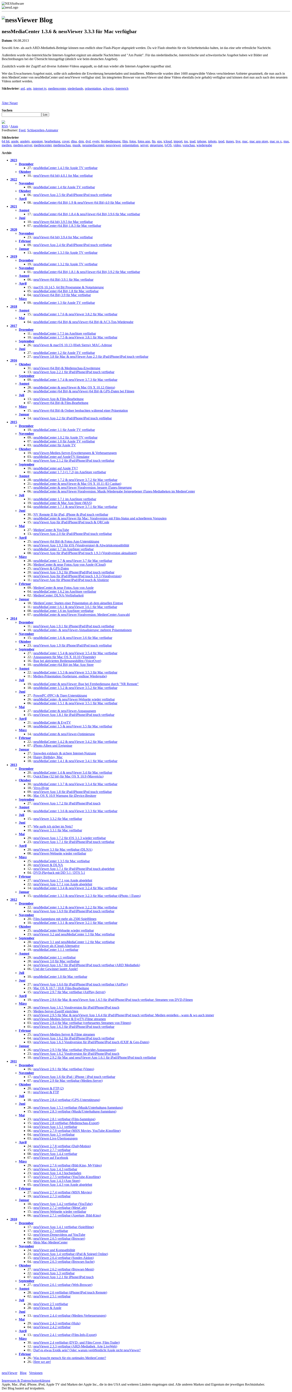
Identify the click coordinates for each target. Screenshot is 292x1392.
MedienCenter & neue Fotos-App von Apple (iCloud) (69, 564)
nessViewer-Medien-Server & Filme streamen (64, 1034)
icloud (168, 141)
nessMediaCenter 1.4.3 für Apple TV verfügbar (65, 168)
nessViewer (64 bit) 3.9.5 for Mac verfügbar (63, 222)
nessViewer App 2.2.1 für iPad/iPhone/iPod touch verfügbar (73, 372)
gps (159, 141)
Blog (23, 1373)
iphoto (212, 141)
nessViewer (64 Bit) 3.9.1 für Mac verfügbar (63, 279)
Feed (22, 130)
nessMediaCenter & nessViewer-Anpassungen (64, 711)
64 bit (5, 141)
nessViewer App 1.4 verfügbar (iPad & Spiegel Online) (70, 1254)
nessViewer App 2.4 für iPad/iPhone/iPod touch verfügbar (72, 245)
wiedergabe (204, 145)
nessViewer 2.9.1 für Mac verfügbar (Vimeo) (63, 1069)
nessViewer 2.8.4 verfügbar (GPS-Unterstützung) (66, 1100)
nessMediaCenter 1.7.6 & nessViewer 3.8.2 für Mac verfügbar (75, 314)
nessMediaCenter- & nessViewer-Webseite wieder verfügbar (74, 699)
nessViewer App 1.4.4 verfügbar (55, 1154)
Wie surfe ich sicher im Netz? (53, 826)
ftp (153, 141)
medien (7, 145)
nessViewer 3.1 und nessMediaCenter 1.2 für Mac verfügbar (74, 942)
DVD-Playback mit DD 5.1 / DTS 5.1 (59, 872)
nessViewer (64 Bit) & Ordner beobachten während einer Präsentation (80, 410)
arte (29, 88)
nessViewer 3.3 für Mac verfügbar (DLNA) (62, 849)
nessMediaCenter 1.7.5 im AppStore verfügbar (64, 333)
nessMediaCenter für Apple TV (54, 445)
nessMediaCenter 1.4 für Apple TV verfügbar (64, 187)
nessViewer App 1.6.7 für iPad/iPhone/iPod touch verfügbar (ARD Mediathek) (86, 965)
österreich (121, 88)
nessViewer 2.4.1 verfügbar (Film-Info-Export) (65, 1335)
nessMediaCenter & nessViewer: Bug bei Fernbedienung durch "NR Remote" (86, 684)
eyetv (95, 141)
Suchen (7, 110)
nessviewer (113, 145)
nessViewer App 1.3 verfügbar (54, 1273)
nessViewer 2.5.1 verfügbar (52, 1296)
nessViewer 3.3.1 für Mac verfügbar (57, 830)
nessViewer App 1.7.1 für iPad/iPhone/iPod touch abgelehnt (73, 869)
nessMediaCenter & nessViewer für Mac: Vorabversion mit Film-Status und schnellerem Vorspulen (100, 518)
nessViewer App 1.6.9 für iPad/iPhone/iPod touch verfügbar (73, 911)
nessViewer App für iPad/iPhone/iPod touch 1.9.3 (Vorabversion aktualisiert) (85, 553)
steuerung (156, 145)
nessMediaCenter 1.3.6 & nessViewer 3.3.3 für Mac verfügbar (75, 811)
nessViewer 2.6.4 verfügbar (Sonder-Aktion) (63, 1258)
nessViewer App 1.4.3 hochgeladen (57, 1173)
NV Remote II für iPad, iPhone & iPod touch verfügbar (70, 514)
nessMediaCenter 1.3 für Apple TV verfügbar (64, 302)
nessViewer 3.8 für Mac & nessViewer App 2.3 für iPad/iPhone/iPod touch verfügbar (90, 356)
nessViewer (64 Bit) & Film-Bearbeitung (60, 403)
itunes (230, 141)
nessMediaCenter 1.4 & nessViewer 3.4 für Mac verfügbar (72, 772)
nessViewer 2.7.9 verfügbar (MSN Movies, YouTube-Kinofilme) (77, 1130)
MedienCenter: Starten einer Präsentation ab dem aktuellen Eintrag (78, 603)
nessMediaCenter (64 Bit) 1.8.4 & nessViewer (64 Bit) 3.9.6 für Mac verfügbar (86, 214)
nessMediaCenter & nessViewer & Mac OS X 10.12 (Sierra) (74, 387)
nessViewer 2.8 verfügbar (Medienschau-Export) (66, 1123)
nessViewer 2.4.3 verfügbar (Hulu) (56, 1323)
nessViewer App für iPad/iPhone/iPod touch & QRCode (71, 522)
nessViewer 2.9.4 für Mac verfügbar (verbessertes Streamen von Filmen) (82, 1023)
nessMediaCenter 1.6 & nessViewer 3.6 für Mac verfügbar (72, 638)
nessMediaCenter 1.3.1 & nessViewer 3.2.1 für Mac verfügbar (75, 923)
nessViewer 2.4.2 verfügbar (52, 1327)
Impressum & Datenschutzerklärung (26, 1380)
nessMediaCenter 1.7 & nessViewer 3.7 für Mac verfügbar (72, 560)
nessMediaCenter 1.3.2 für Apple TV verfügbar (65, 264)
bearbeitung (52, 141)
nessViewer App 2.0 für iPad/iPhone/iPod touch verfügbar (72, 534)
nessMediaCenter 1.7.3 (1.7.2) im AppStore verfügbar (69, 472)
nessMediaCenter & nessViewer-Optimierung (64, 734)
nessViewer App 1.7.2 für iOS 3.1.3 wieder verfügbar (69, 838)
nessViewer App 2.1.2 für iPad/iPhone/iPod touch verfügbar (73, 460)
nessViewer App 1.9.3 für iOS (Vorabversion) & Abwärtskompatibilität (81, 545)
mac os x (276, 141)
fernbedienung (111, 141)
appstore (37, 141)
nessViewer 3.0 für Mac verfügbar (56, 961)
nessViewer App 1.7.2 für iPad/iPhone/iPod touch (66, 803)
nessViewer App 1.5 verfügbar (54, 1134)
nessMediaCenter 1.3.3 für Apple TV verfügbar (65, 252)
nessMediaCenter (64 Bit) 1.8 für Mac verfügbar (66, 291)
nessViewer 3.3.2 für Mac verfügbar (57, 819)
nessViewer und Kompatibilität (54, 1250)
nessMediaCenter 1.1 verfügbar (54, 957)
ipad (192, 141)
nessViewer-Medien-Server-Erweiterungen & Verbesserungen (75, 453)
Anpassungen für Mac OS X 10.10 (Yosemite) (64, 657)
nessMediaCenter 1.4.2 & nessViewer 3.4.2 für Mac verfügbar (75, 741)
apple (14, 141)
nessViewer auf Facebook (50, 1157)
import (178, 141)
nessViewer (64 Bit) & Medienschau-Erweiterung (66, 368)
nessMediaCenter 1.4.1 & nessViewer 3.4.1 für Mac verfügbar (75, 761)
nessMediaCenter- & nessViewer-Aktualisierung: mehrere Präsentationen (82, 630)
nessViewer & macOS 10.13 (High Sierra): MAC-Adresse (72, 345)
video (177, 145)
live (238, 141)
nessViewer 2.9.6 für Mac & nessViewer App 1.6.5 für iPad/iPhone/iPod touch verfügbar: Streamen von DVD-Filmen (113, 1000)
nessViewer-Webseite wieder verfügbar (59, 853)
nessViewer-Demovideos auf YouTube (59, 1234)
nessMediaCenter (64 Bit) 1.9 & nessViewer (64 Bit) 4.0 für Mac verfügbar (84, 202)
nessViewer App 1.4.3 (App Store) (56, 1181)
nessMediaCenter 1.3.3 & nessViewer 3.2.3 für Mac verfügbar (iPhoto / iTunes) (87, 896)
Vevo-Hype (41, 788)
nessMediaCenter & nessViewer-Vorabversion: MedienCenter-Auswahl (81, 614)
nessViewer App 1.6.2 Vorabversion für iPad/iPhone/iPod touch (76, 1053)
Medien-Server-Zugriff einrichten (55, 1011)
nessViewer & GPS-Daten (51, 568)
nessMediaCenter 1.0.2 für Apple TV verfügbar (65, 437)
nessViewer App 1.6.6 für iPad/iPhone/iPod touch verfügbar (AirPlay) (80, 984)
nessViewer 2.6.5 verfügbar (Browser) (59, 1238)
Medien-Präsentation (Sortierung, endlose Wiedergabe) (70, 676)
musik (76, 145)
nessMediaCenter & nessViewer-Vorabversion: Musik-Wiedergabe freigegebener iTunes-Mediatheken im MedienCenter (114, 491)
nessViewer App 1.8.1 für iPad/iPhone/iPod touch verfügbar (73, 715)
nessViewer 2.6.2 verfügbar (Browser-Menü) (63, 1269)
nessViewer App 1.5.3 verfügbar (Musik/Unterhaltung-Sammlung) (78, 1107)
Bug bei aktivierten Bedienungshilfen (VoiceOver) (67, 661)
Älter (5, 103)
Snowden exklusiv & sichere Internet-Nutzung (64, 753)
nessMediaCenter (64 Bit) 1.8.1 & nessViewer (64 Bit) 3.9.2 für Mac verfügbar (86, 272)
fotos (132, 141)
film (125, 141)
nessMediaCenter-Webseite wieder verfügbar (63, 930)
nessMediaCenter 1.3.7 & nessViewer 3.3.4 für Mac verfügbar (75, 784)
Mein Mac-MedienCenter (50, 1242)
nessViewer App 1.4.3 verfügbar (55, 1169)
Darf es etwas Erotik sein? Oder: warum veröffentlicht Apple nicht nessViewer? (87, 1350)
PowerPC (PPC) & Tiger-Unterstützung (60, 695)
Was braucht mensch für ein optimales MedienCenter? (69, 1358)
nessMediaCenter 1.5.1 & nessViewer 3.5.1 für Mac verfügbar (75, 703)
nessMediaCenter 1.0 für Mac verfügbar (60, 976)
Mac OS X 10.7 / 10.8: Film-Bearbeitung (61, 988)
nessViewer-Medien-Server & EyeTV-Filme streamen (69, 1019)
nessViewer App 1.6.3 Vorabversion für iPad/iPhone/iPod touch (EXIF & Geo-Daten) (91, 1042)
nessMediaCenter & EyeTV (52, 722)
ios (186, 141)
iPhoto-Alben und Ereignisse (52, 745)
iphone (201, 141)
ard (23, 88)
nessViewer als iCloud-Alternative (56, 946)
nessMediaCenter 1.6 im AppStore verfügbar (63, 611)
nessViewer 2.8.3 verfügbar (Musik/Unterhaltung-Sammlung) (74, 1111)
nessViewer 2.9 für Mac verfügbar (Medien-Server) (68, 1080)
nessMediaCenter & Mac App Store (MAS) (62, 503)
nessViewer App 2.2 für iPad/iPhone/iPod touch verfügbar (72, 418)
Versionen (36, 1373)
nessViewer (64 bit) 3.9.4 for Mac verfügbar (63, 237)
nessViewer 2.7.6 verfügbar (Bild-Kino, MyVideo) (67, 1165)
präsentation (93, 88)
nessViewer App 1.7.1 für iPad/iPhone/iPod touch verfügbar (73, 842)
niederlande (75, 88)
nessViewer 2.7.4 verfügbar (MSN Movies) (62, 1192)
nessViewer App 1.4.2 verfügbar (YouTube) (63, 1204)
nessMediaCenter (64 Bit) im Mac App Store (63, 664)
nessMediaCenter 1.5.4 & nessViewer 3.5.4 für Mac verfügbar (75, 653)
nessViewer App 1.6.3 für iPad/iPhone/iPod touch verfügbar (73, 1026)
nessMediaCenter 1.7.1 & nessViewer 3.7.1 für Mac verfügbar (75, 507)
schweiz (108, 88)
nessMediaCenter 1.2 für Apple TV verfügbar (64, 353)
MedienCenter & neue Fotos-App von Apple (63, 587)
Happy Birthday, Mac (48, 757)
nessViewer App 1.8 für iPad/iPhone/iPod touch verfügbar (72, 792)
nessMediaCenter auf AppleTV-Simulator (61, 457)
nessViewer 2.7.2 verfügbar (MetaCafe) (60, 1207)
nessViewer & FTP (46, 1092)
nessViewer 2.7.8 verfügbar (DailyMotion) (62, 1146)
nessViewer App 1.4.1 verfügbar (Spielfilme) (63, 1227)
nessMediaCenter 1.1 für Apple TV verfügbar (64, 430)
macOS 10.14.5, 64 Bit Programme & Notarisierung (68, 287)
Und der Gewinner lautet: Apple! (55, 969)
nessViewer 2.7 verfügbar (50, 1231)
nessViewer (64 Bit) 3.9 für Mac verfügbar (62, 295)
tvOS (168, 145)
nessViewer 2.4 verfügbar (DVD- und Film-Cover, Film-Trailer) (76, 1342)
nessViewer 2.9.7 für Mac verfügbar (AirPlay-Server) (69, 992)
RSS (5, 126)
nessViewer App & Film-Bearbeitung (58, 399)
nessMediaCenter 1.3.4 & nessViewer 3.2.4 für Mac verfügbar (75, 888)
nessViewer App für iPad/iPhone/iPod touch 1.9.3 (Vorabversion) (77, 576)
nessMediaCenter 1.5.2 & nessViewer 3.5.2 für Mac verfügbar (75, 688)
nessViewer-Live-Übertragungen (55, 1138)
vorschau (189, 145)
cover (65, 141)
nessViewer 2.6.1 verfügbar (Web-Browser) (62, 1285)
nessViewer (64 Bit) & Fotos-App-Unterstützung (66, 541)
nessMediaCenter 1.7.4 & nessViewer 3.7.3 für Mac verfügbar (75, 379)
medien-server (22, 145)
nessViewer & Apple (47, 1308)
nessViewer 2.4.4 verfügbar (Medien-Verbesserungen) (69, 1315)
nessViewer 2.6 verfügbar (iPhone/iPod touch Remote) (70, 1292)
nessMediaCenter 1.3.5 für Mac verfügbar (61, 861)
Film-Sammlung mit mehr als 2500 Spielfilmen (64, 919)
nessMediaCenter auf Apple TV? (55, 468)
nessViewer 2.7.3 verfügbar (52, 1196)
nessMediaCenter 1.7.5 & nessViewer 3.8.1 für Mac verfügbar (75, 337)
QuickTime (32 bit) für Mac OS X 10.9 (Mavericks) (68, 776)
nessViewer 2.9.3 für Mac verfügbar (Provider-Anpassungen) (74, 1050)
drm (81, 141)
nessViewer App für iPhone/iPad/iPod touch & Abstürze (71, 580)
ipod (221, 141)
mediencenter (57, 88)
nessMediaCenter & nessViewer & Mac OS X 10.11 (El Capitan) (77, 483)
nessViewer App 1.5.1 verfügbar (55, 1127)
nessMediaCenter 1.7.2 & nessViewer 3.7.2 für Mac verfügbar (75, 480)
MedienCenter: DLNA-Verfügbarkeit (58, 595)
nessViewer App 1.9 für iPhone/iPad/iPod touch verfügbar (72, 645)
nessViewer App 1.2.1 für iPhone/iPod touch (63, 1277)
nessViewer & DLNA (48, 865)
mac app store (258, 141)
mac (245, 141)
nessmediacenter (93, 145)
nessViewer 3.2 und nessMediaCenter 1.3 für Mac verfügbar (74, 934)
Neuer (13, 103)
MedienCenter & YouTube (51, 530)
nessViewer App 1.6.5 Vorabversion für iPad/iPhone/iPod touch (76, 1007)
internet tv (39, 88)
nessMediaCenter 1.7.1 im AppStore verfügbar (64, 499)
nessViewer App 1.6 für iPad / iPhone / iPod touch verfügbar (74, 1077)
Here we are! (42, 1362)
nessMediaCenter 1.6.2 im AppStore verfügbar (64, 591)
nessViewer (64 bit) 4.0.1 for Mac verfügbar (63, 175)
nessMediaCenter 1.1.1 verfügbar (55, 949)
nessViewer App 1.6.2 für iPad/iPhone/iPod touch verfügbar (73, 1038)
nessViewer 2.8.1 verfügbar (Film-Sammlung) (64, 1119)
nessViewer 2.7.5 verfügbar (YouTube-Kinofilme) (67, 1177)
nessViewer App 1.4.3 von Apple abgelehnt (62, 1184)
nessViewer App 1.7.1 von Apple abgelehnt (62, 880)
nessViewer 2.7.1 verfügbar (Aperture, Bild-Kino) (67, 1215)
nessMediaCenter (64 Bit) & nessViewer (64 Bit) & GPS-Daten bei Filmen (83, 391)
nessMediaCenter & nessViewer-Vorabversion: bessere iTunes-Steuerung (82, 487)
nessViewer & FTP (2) (48, 1088)
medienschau (62, 145)
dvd (88, 141)
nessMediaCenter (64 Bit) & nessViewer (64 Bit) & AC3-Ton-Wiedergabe (83, 322)
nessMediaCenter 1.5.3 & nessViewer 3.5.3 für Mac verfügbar (75, 672)
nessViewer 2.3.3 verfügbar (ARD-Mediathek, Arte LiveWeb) (75, 1346)
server (144, 145)
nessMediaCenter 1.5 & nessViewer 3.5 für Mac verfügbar (72, 726)
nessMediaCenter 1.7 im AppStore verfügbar (63, 549)
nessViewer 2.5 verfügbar (50, 1304)
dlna (74, 141)
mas (286, 141)
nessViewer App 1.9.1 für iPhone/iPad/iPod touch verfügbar (73, 626)
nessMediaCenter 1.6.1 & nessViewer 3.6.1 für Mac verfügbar (75, 607)
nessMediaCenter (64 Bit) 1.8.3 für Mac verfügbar (67, 225)
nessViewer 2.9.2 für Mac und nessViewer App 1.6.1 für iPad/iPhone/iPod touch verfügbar (94, 1057)
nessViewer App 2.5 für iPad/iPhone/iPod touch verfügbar (72, 195)
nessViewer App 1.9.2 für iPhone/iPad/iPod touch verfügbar (73, 572)
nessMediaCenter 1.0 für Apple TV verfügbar (64, 441)
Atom (14, 126)
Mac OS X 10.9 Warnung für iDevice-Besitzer (64, 795)
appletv (25, 141)
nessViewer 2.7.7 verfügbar (52, 1150)
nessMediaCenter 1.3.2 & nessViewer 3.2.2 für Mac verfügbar (75, 907)
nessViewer (9, 1373)
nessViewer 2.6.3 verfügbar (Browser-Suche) (63, 1261)
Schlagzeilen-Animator (42, 130)
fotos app (144, 141)
